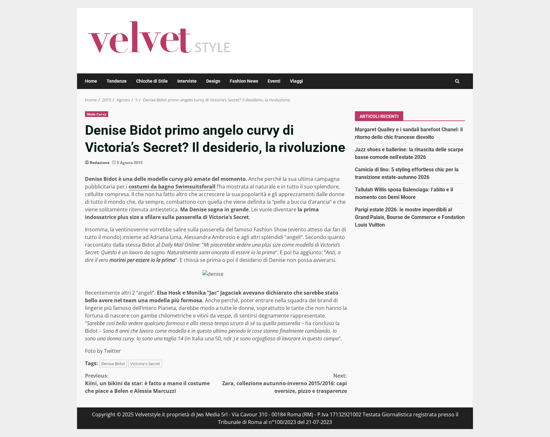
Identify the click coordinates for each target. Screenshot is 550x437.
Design (213, 81)
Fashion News (244, 81)
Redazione (99, 162)
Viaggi (296, 81)
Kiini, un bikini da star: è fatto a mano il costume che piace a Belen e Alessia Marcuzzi (147, 383)
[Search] (457, 81)
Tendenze (117, 81)
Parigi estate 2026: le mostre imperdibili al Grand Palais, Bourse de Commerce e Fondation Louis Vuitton (410, 217)
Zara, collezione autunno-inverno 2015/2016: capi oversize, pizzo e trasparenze (284, 383)
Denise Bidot (113, 363)
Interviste (187, 81)
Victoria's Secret (145, 363)
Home (91, 81)
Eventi (274, 81)
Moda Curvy (96, 114)
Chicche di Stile (152, 81)
